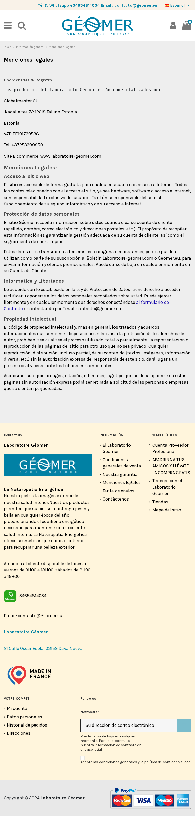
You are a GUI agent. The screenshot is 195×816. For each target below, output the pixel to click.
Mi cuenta (17, 708)
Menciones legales (122, 482)
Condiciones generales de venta (122, 463)
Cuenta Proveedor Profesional (170, 448)
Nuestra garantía (120, 474)
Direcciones (18, 733)
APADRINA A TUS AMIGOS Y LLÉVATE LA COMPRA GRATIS (171, 466)
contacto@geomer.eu (136, 5)
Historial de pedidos (27, 725)
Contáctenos (116, 499)
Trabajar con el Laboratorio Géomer (167, 487)
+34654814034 (85, 5)
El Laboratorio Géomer (117, 448)
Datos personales (24, 717)
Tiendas (160, 502)
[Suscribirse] (184, 725)
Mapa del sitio (166, 510)
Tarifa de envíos (118, 491)
